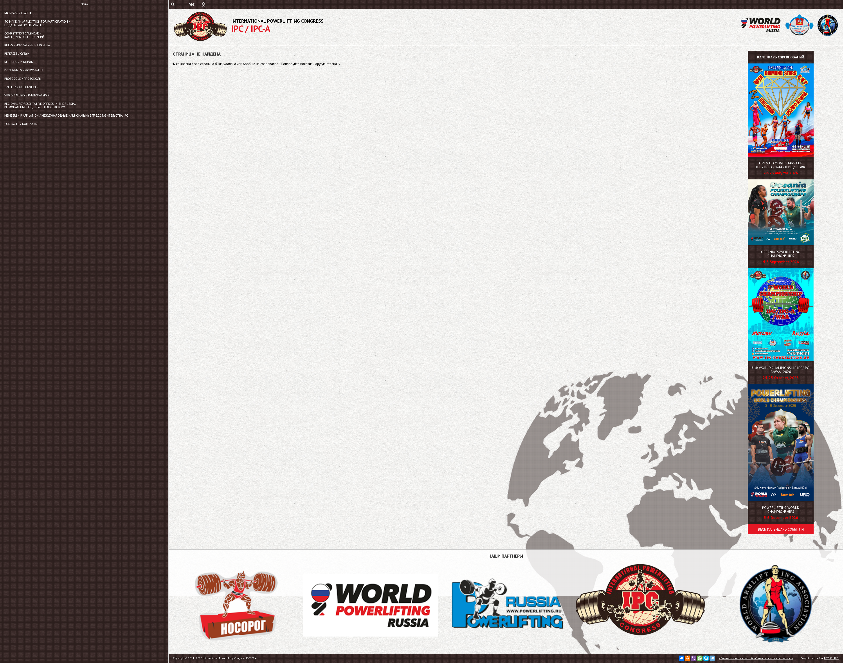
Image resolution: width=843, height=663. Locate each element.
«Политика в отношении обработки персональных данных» (756, 658)
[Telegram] (712, 658)
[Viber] (693, 658)
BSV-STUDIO (831, 658)
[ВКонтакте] (681, 658)
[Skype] (706, 658)
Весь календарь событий (781, 529)
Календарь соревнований (780, 57)
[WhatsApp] (699, 658)
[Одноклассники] (687, 658)
